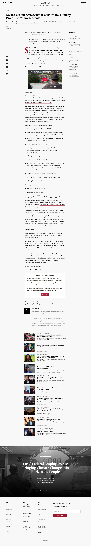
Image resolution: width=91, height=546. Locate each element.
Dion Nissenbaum (41, 436)
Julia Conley (40, 362)
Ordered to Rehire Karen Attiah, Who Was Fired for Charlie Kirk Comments (50, 357)
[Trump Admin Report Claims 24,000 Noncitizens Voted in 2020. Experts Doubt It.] (29, 432)
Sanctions (35, 5)
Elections (41, 5)
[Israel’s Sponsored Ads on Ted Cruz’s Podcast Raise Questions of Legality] (29, 368)
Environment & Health (9, 512)
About (10, 3)
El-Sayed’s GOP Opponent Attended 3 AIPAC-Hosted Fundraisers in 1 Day (74, 68)
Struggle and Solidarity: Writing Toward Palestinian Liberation (27, 505)
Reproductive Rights (9, 528)
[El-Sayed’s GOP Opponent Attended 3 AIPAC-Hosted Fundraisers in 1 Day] (29, 379)
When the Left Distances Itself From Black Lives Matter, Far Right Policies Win (75, 46)
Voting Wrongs (25, 523)
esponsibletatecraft (56, 372)
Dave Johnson (10, 27)
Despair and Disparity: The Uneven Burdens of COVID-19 (27, 509)
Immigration (8, 516)
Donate (83, 3)
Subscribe (40, 514)
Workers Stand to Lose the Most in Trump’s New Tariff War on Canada (50, 388)
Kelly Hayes (40, 414)
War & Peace (42, 343)
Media (53, 5)
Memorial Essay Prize (41, 524)
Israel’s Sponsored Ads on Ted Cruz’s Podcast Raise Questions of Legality (51, 367)
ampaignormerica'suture (20, 26)
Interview (39, 386)
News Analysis (40, 333)
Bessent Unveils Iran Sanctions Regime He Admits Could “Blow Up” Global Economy (50, 346)
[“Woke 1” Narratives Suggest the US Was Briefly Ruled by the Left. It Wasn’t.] (29, 411)
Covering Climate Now (26, 529)
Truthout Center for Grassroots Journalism (42, 527)
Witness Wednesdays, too (41, 270)
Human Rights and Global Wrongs (27, 514)
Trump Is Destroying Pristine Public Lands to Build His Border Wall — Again (75, 60)
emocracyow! (46, 393)
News (7, 11)
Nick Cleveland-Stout (47, 372)
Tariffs (57, 5)
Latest (4, 3)
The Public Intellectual (26, 519)
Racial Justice (8, 526)
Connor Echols (40, 372)
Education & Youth (9, 509)
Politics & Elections (44, 365)
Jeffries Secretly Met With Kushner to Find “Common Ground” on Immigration (75, 53)
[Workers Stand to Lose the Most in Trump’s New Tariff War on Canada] (29, 390)
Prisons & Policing (46, 396)
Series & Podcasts (9, 533)
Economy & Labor (46, 386)
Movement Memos (26, 521)
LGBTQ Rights (8, 519)
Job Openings (40, 529)
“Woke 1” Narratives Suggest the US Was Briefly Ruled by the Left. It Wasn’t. (50, 409)
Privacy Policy (40, 521)
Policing (48, 5)
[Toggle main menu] (88, 3)
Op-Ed (38, 407)
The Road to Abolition (26, 516)
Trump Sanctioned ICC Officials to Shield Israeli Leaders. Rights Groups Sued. (75, 38)
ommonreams (46, 362)
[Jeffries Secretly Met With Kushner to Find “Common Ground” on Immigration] (29, 421)
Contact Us (40, 532)
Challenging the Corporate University (26, 527)
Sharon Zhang (40, 351)
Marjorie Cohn (40, 341)
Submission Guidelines (42, 516)
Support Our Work (41, 512)
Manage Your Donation (42, 509)
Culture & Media (43, 354)
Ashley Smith (40, 404)
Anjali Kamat (40, 393)
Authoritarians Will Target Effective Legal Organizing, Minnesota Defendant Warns (74, 75)
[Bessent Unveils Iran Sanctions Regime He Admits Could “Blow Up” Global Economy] (29, 347)
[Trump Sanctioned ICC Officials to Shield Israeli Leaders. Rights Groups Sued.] (29, 337)
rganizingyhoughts (47, 414)
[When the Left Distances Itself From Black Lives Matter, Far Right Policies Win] (29, 400)
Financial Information (41, 519)
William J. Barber (55, 198)
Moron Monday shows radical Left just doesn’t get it (43, 235)
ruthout (45, 341)
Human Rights (47, 333)
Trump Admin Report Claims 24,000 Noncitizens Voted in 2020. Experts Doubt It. (50, 430)
